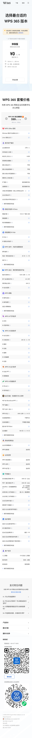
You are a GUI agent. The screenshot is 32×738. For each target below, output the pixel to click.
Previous (6, 118)
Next (25, 118)
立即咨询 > (21, 33)
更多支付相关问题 (16, 592)
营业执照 (5, 723)
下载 (16, 3)
